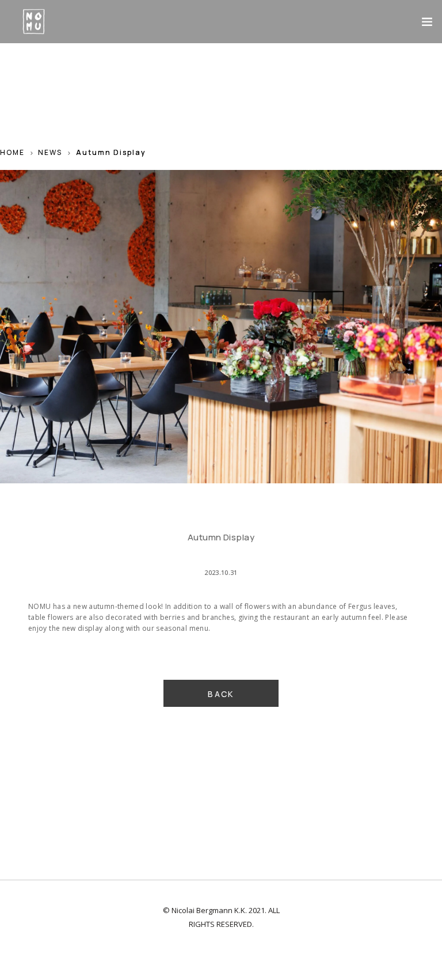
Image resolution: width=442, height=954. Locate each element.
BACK (221, 693)
